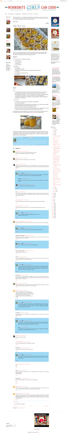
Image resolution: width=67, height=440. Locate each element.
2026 (53, 128)
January (54, 191)
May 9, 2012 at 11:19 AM (29, 250)
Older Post (46, 406)
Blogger (38, 432)
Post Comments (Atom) (21, 407)
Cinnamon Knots (55, 139)
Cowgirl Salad (55, 176)
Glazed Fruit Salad (56, 163)
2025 (53, 193)
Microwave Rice (55, 141)
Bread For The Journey (57, 135)
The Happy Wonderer (56, 67)
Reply (16, 169)
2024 (53, 194)
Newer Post (15, 406)
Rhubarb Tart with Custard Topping (56, 159)
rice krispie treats (19, 341)
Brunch (7, 54)
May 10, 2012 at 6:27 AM (24, 327)
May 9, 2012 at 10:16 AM (27, 243)
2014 (53, 209)
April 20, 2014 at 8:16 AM (23, 386)
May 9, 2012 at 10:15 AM (27, 228)
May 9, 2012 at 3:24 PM (23, 290)
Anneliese (20, 173)
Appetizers (8, 27)
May (54, 134)
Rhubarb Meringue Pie (56, 178)
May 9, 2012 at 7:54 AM (27, 212)
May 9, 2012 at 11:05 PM (26, 341)
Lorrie (17, 164)
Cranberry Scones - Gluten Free (56, 173)
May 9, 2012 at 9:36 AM (28, 221)
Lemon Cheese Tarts (56, 168)
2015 (53, 207)
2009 (53, 216)
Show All (10, 60)
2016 (53, 206)
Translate (13, 426)
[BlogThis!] (29, 137)
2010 (53, 214)
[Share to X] (30, 137)
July (54, 131)
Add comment (15, 401)
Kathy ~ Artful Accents (20, 221)
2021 (53, 199)
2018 (53, 203)
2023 (53, 196)
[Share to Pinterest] (32, 137)
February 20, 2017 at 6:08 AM (24, 393)
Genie (17, 335)
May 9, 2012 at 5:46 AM (22, 164)
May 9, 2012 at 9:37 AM (29, 235)
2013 (53, 210)
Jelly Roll (54, 183)
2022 (53, 197)
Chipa (54, 138)
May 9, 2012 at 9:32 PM (22, 335)
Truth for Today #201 (55, 68)
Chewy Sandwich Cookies (56, 153)
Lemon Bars (55, 167)
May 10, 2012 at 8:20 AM (26, 364)
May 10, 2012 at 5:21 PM (25, 178)
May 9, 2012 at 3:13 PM (22, 283)
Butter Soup (55, 154)
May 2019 (58, 108)
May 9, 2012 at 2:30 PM (22, 256)
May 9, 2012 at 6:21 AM (22, 191)
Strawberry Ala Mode (56, 156)
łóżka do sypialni (19, 364)
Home (31, 406)
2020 (53, 200)
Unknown (17, 386)
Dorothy (17, 290)
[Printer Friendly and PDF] (15, 137)
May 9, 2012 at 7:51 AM (27, 173)
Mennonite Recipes (8, 19)
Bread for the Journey (56, 146)
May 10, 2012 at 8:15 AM (27, 354)
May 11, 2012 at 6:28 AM (22, 370)
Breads (7, 48)
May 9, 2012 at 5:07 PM (24, 312)
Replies (18, 171)
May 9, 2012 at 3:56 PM (27, 264)
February (57, 84)
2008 (53, 217)
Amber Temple (20, 184)
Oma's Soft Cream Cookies (56, 162)
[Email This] (28, 137)
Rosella (17, 283)
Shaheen (17, 158)
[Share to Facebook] (31, 137)
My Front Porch (55, 83)
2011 (53, 213)
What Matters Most (55, 107)
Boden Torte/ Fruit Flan (57, 171)
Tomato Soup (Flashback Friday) (56, 150)
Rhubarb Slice (55, 175)
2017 (53, 204)
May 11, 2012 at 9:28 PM (24, 378)
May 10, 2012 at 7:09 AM (24, 347)
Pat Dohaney (18, 151)
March (54, 188)
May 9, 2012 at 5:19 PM (27, 320)
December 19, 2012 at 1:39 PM (29, 184)
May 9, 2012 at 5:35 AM (24, 151)
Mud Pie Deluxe (55, 142)
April (54, 187)
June (54, 132)
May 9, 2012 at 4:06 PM (27, 302)
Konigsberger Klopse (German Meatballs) (56, 148)
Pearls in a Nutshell (55, 76)
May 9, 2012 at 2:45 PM (24, 275)
